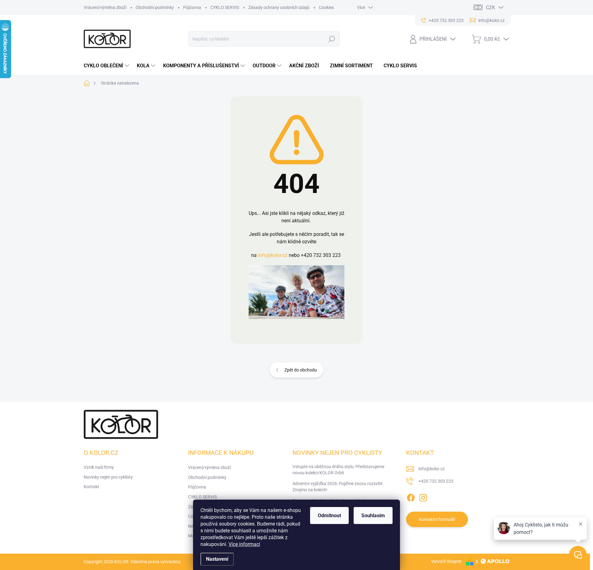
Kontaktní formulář (437, 519)
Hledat (332, 38)
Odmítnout (329, 515)
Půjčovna (192, 7)
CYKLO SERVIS (224, 7)
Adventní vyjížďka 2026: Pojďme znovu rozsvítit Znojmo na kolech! (337, 486)
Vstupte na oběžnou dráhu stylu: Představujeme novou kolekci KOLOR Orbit (338, 469)
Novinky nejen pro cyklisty (108, 477)
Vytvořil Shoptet (446, 561)
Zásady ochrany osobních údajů (278, 7)
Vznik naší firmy (99, 467)
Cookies (326, 7)
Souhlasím (373, 515)
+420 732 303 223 (435, 481)
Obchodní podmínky (155, 7)
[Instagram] (423, 496)
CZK (490, 7)
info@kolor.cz (273, 255)
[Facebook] (410, 496)
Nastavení (217, 559)
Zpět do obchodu (300, 369)
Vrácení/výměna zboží (105, 7)
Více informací (244, 544)
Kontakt (91, 486)
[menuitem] (107, 66)
